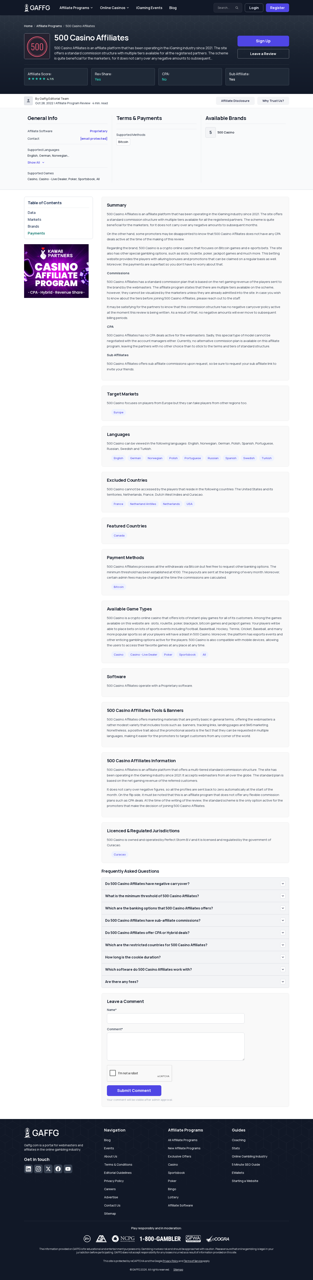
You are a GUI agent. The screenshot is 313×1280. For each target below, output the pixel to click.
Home (28, 26)
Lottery (173, 1197)
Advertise (111, 1197)
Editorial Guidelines (118, 1173)
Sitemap (110, 1213)
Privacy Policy (114, 1181)
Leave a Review (263, 53)
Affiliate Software (180, 1205)
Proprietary (99, 131)
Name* (112, 1010)
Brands (33, 226)
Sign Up (263, 40)
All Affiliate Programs (182, 1140)
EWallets (238, 1173)
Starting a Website (245, 1181)
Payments (36, 233)
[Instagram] (38, 1169)
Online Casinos (112, 7)
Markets (34, 219)
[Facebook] (58, 1169)
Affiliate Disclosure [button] (235, 101)
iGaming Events (149, 7)
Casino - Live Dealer (143, 654)
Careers (110, 1189)
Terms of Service (193, 1261)
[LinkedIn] (28, 1169)
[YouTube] (68, 1169)
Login (254, 7)
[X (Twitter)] (48, 1169)
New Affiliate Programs (184, 1148)
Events (109, 1148)
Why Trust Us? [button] (273, 101)
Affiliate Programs (74, 7)
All (204, 654)
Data (31, 212)
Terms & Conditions (118, 1164)
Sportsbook (187, 654)
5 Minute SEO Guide (246, 1164)
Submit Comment (134, 1090)
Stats (236, 1148)
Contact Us (112, 1205)
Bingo (172, 1189)
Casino (118, 654)
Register (277, 7)
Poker (168, 654)
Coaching (238, 1140)
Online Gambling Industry (249, 1156)
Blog (173, 7)
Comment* (115, 1029)
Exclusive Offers (179, 1156)
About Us (110, 1156)
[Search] (237, 7)
